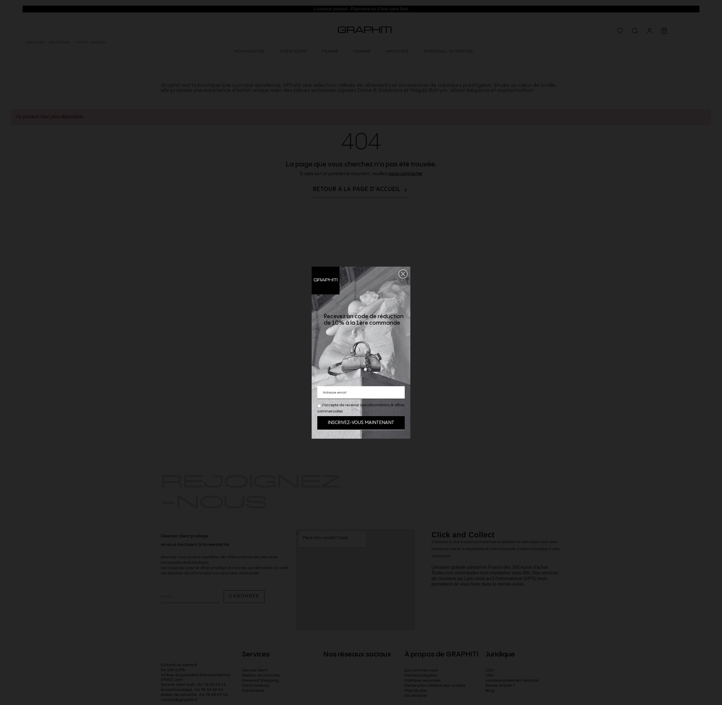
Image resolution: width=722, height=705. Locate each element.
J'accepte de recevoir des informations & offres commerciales (360, 408)
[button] (403, 273)
